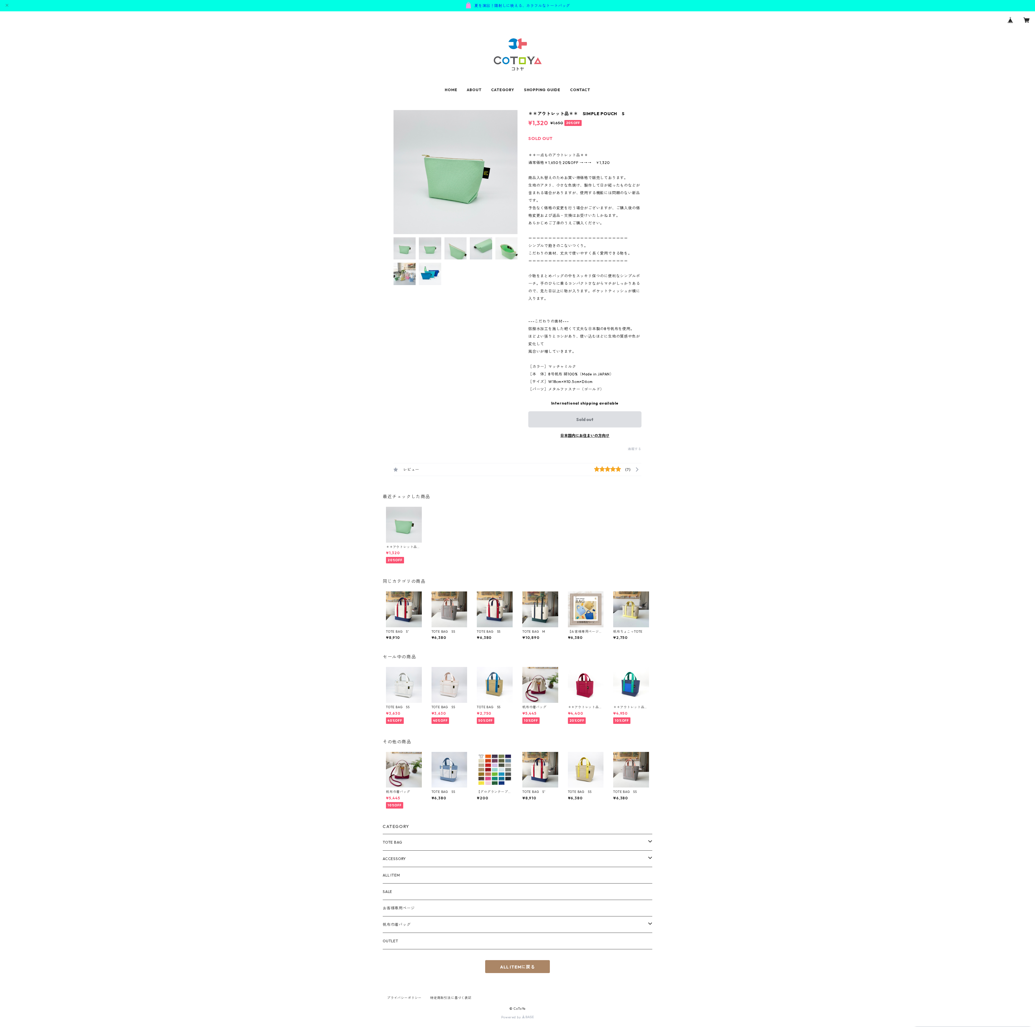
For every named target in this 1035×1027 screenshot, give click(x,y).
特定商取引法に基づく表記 (451, 998)
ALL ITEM (391, 875)
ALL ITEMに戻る (517, 967)
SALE (387, 891)
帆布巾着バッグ (397, 924)
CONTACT (580, 89)
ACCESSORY (394, 858)
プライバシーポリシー (404, 998)
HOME (451, 89)
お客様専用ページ (399, 908)
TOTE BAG (392, 842)
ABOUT (474, 89)
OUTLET (390, 941)
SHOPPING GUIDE (542, 89)
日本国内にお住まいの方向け (584, 435)
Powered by (511, 1017)
